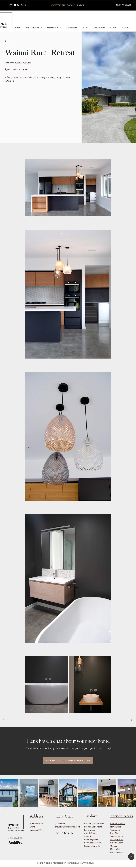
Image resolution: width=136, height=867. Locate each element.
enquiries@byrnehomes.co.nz (67, 826)
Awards (91, 833)
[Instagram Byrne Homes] (18, 5)
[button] (113, 27)
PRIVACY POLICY (88, 863)
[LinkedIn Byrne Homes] (25, 5)
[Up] (131, 856)
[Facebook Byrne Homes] (15, 5)
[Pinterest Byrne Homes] (21, 5)
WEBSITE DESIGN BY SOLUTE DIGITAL (65, 863)
